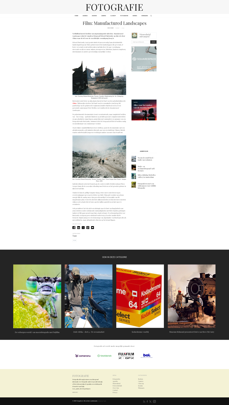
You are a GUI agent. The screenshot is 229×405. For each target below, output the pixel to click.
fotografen (124, 15)
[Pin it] (87, 227)
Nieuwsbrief (116, 383)
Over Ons (116, 388)
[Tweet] (83, 227)
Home (76, 15)
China (74, 103)
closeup (113, 15)
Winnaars (141, 388)
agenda (85, 15)
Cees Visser (110, 28)
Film (74, 240)
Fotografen (116, 379)
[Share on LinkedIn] (78, 227)
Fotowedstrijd (117, 386)
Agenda (115, 381)
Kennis (140, 386)
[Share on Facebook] (73, 227)
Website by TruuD (102, 401)
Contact (115, 390)
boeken (94, 15)
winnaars (145, 15)
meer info (75, 392)
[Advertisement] (146, 85)
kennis (135, 15)
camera (103, 15)
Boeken (140, 379)
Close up (141, 383)
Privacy (115, 392)
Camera (140, 381)
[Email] (92, 227)
